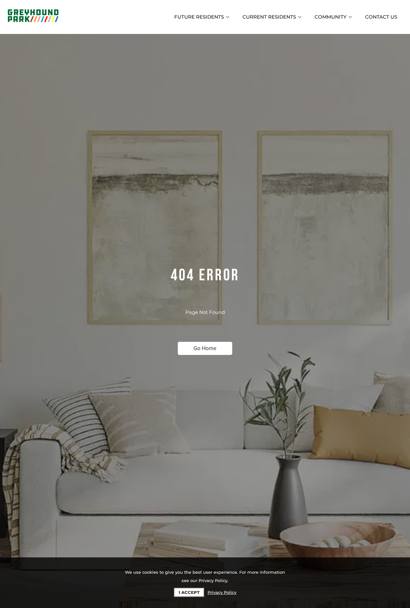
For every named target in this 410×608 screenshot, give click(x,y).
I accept (189, 592)
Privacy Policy (222, 592)
